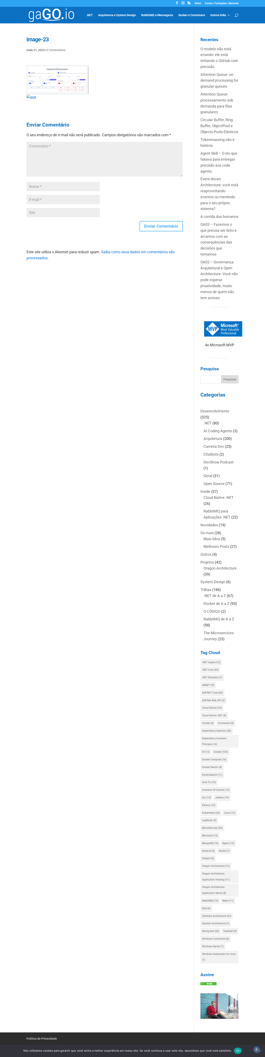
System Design (212, 582)
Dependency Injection (216, 730)
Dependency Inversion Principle (214, 741)
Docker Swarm (212, 767)
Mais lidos (212, 539)
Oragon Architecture (220, 568)
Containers (226, 723)
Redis (228, 900)
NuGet (224, 850)
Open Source (214, 483)
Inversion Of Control (215, 789)
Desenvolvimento (214, 411)
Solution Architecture (215, 923)
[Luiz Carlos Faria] (208, 984)
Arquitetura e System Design (117, 15)
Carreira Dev (214, 446)
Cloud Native (212, 707)
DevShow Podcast (219, 462)
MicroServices (212, 827)
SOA (206, 908)
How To (209, 782)
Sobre (198, 3)
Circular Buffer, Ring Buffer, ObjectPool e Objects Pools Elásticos (219, 126)
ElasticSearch (212, 774)
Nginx (228, 843)
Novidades (209, 525)
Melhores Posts (216, 546)
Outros (205, 554)
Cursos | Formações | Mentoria (221, 3)
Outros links (218, 15)
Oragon (208, 858)
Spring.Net (210, 931)
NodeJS (208, 850)
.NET (89, 15)
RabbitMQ (210, 900)
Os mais (207, 533)
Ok (238, 1050)
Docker (221, 751)
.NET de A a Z (215, 596)
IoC (206, 797)
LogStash (209, 820)
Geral (208, 476)
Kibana (208, 805)
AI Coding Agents (218, 431)
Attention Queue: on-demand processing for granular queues (219, 80)
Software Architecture (216, 916)
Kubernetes (211, 812)
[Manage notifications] (256, 1049)
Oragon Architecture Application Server (214, 890)
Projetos (207, 562)
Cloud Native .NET (219, 497)
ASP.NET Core (212, 692)
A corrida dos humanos (219, 216)
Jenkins (222, 797)
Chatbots (211, 454)
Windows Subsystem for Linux (219, 957)
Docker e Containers (191, 15)
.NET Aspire (211, 662)
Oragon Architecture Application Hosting (216, 876)
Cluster (208, 723)
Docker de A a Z (216, 603)
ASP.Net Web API (213, 700)
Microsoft (210, 835)
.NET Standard (212, 677)
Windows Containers (215, 938)
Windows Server (213, 946)
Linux (229, 812)
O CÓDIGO (212, 611)
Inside (205, 491)
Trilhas (205, 590)
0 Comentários (56, 50)
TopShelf (230, 931)
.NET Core (210, 669)
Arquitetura (213, 438)
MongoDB (210, 843)
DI (206, 751)
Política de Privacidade (41, 1038)
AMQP (208, 685)
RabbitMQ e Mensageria (157, 15)
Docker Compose (214, 759)
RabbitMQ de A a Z (219, 619)
